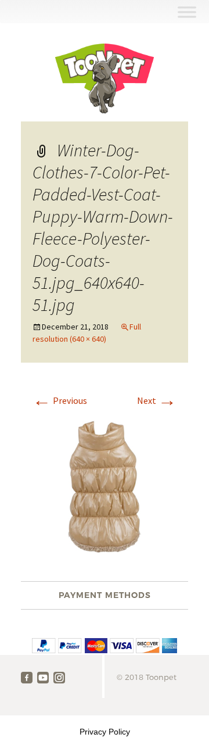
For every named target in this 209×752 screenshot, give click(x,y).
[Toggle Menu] (186, 11)
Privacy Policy (105, 731)
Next (156, 400)
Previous (60, 400)
